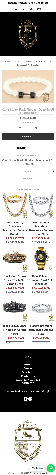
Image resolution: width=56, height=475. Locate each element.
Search (28, 364)
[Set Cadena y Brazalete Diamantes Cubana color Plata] (41, 217)
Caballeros (27, 372)
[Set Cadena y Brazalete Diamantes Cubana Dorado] (14, 217)
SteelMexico (37, 473)
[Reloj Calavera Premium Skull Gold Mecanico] (41, 271)
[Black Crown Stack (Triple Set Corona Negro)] (14, 320)
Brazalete (18, 61)
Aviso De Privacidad (28, 380)
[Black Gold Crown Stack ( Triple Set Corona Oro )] (14, 271)
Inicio (7, 61)
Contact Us (28, 376)
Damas (28, 368)
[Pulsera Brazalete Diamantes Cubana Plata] (41, 320)
